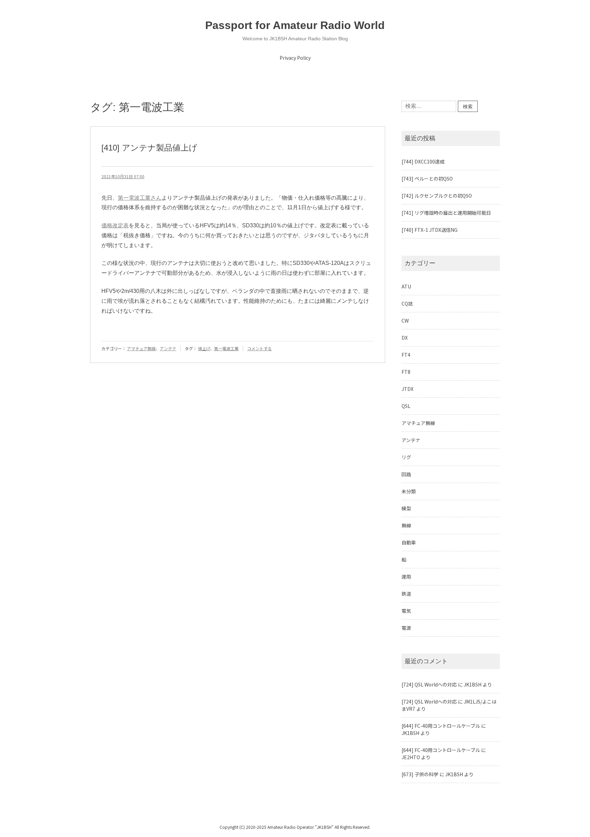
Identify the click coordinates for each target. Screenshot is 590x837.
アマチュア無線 (141, 348)
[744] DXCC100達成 (423, 161)
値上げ (204, 348)
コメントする (259, 348)
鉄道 (406, 593)
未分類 (409, 491)
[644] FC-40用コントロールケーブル (441, 725)
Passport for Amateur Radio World (295, 25)
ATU (406, 286)
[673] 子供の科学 (420, 774)
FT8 (406, 371)
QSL (406, 405)
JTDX (407, 388)
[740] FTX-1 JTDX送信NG (430, 229)
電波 (406, 627)
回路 (406, 474)
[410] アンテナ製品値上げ (149, 147)
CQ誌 (407, 303)
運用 (406, 576)
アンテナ (168, 348)
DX (405, 337)
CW (405, 320)
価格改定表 (115, 225)
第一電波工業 (226, 348)
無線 (406, 525)
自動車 (409, 542)
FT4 (406, 354)
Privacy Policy (295, 57)
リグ (406, 457)
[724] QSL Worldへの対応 (429, 684)
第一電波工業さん (139, 198)
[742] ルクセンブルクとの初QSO (437, 195)
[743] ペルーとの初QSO (427, 178)
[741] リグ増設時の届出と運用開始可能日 (446, 212)
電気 (406, 610)
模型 (406, 508)
